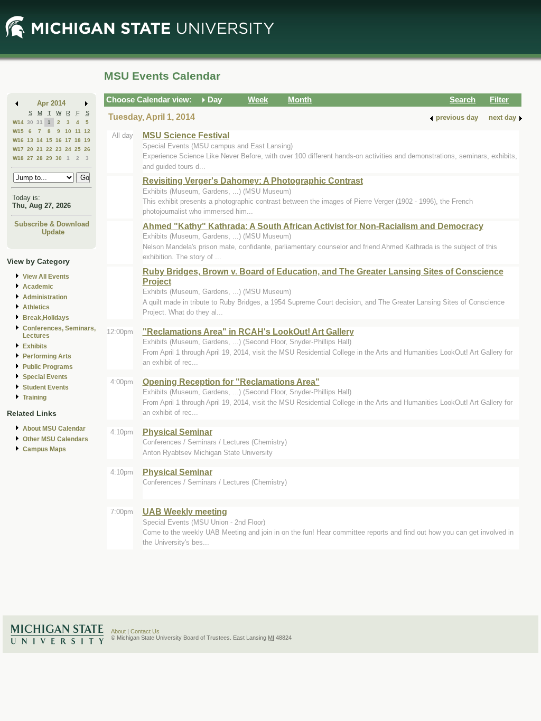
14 (39, 140)
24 (68, 149)
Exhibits (35, 346)
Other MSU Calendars (55, 439)
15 (49, 140)
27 (30, 158)
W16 (18, 140)
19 (87, 140)
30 (30, 122)
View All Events (46, 276)
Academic (38, 286)
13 (30, 140)
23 (58, 149)
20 (30, 149)
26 (87, 149)
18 (77, 140)
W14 (18, 122)
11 (78, 131)
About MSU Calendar (54, 428)
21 (39, 149)
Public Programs (48, 367)
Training (34, 397)
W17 (18, 149)
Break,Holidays (46, 317)
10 (68, 131)
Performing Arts (47, 356)
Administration (45, 297)
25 (77, 149)
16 (58, 140)
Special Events (45, 377)
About (118, 631)
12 (87, 131)
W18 (18, 158)
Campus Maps (44, 449)
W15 (18, 131)
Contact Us (145, 631)
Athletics (36, 307)
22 (49, 149)
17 (68, 140)
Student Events (46, 387)
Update (53, 232)
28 (39, 158)
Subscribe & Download (51, 224)
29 (49, 158)
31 (39, 122)
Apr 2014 (51, 103)
